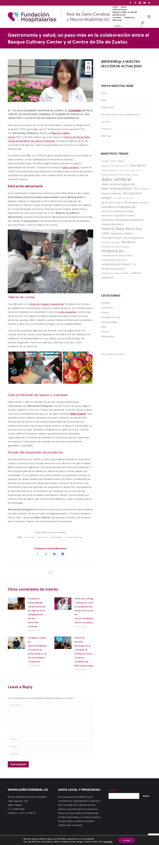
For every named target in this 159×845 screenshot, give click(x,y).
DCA (137, 188)
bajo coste (135, 170)
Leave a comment (57, 532)
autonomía (124, 170)
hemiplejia (144, 202)
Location (105, 121)
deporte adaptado (111, 193)
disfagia (106, 197)
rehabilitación (112, 251)
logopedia (117, 233)
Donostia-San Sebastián (123, 198)
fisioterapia (131, 202)
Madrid (128, 233)
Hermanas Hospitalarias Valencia (122, 220)
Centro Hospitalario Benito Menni (116, 174)
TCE (134, 264)
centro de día (29, 537)
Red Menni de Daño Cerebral (115, 246)
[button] (128, 26)
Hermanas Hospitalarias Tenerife (117, 215)
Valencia (136, 273)
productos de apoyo (110, 242)
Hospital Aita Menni (112, 224)
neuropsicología (111, 237)
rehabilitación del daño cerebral (116, 255)
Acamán (105, 161)
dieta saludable (57, 537)
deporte (145, 188)
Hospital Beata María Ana (121, 229)
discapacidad (132, 193)
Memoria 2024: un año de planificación (120, 114)
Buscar (146, 796)
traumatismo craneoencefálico (115, 273)
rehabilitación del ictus (114, 259)
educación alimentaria (73, 537)
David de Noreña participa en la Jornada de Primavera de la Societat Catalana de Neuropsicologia (84, 651)
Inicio (103, 93)
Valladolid (107, 277)
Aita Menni (138, 165)
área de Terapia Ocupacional (47, 304)
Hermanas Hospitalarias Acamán (117, 211)
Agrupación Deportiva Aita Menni (115, 166)
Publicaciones (108, 107)
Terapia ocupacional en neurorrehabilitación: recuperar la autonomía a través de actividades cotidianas (39, 649)
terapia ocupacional (112, 268)
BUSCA (113, 790)
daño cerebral (70, 167)
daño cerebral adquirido (118, 184)
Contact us (106, 128)
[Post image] (16, 603)
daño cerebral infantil (116, 188)
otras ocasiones (67, 312)
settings (108, 841)
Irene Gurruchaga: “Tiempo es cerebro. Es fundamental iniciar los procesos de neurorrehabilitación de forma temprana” (86, 610)
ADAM (113, 161)
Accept (126, 840)
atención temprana (109, 170)
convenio (74, 110)
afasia (120, 160)
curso (135, 174)
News (104, 100)
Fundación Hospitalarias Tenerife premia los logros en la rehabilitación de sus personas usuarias (36, 612)
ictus (105, 233)
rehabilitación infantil (115, 264)
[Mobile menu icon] (149, 17)
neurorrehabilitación (133, 237)
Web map (106, 135)
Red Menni (128, 242)
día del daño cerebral (111, 202)
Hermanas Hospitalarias (118, 207)
